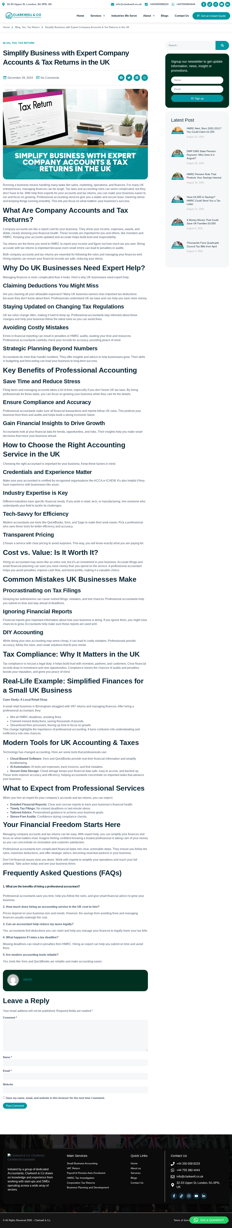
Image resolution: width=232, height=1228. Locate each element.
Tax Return (33, 27)
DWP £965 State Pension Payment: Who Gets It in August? (201, 155)
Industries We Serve (124, 15)
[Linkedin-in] (227, 4)
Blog (17, 27)
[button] (121, 77)
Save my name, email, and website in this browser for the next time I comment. (55, 1097)
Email (7, 1070)
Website (8, 1084)
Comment (10, 1017)
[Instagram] (215, 4)
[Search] (222, 45)
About (147, 15)
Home (80, 15)
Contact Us (182, 15)
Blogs (164, 15)
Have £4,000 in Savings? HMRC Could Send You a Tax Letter (203, 200)
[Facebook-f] (203, 4)
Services (95, 15)
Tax (24, 27)
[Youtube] (221, 4)
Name (7, 1057)
